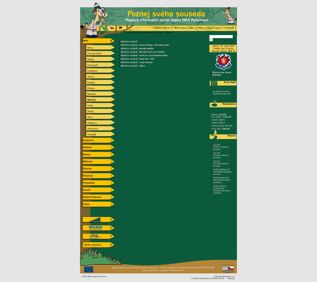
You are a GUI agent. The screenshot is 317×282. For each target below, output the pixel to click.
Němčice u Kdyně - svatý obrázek (137, 62)
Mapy (200, 28)
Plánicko (87, 168)
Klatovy (86, 154)
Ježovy (88, 76)
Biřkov (87, 48)
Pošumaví (87, 176)
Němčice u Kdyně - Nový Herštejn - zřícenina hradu (145, 45)
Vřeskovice (90, 128)
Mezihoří (89, 94)
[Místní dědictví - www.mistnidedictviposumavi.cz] (98, 247)
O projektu (228, 28)
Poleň (87, 105)
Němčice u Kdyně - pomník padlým (137, 48)
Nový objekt (230, 82)
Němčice (169, 32)
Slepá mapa (213, 28)
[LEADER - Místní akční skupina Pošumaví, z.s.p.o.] (98, 222)
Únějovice (89, 123)
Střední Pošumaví (91, 197)
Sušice (86, 204)
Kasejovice (88, 140)
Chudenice (89, 71)
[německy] (120, 28)
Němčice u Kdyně (129, 41)
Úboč (87, 117)
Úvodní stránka (132, 32)
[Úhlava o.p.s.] (98, 230)
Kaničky (88, 82)
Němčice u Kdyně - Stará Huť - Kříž (137, 59)
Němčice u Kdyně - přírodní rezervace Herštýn (143, 52)
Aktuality (216, 75)
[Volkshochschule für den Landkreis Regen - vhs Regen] (98, 238)
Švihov (88, 111)
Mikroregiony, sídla (184, 28)
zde (229, 94)
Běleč (161, 32)
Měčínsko (87, 161)
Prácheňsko (88, 183)
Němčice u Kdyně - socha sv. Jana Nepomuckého (144, 55)
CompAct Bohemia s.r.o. (224, 276)
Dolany (88, 59)
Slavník (86, 190)
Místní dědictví (162, 28)
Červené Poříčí (92, 53)
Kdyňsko (87, 147)
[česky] (112, 28)
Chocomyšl (90, 65)
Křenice (88, 88)
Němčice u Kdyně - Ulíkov (133, 66)
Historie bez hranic (221, 72)
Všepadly (89, 134)
